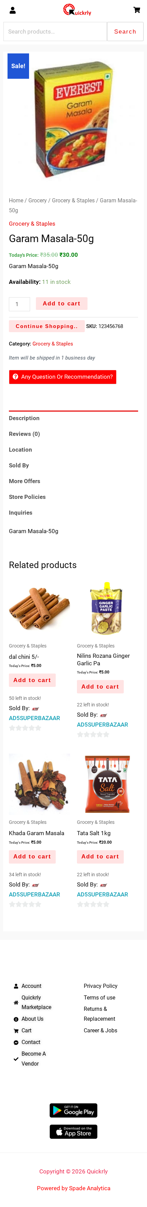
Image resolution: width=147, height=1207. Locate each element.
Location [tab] (20, 449)
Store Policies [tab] (27, 496)
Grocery (37, 200)
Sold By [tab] (19, 465)
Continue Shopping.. (47, 326)
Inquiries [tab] (20, 512)
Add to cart (62, 303)
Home (16, 200)
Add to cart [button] (32, 680)
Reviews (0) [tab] (24, 433)
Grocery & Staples (73, 200)
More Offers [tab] (24, 481)
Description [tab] (24, 418)
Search (125, 31)
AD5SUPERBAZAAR (34, 718)
